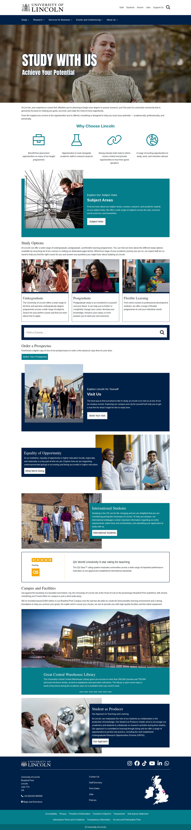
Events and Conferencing (88, 20)
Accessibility (51, 814)
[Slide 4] (95, 691)
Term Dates (94, 788)
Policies (92, 800)
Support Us (158, 7)
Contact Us (94, 777)
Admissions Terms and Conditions (68, 820)
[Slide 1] (81, 691)
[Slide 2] (86, 691)
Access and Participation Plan (127, 820)
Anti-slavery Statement (137, 814)
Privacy (63, 814)
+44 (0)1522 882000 (33, 796)
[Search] (162, 332)
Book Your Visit (97, 415)
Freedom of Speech (102, 814)
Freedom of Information (79, 814)
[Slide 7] (109, 691)
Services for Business (59, 20)
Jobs (148, 7)
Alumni (140, 7)
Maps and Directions (32, 802)
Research (37, 20)
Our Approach (100, 741)
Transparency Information (98, 820)
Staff (121, 7)
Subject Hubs (96, 221)
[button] (168, 7)
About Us (111, 20)
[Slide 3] (91, 691)
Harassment (119, 814)
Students (130, 7)
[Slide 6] (105, 691)
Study (24, 20)
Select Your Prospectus (35, 356)
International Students (104, 532)
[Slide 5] (100, 691)
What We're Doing (34, 471)
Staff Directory (95, 783)
